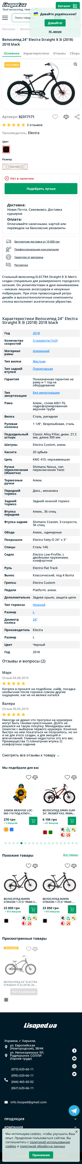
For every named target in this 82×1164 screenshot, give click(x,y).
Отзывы (59, 53)
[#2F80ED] (11, 829)
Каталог (64, 6)
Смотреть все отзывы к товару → (31, 755)
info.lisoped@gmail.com (28, 1102)
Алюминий (41, 350)
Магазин (8, 29)
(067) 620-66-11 (22, 1088)
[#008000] (50, 832)
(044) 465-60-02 (22, 1081)
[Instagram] (74, 1066)
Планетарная (43, 368)
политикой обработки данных (42, 1146)
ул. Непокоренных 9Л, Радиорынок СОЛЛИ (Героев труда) (27, 1055)
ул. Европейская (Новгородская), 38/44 (26, 1047)
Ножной (39, 604)
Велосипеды (29, 29)
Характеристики (36, 53)
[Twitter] (74, 1074)
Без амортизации (46, 392)
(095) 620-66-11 (22, 1075)
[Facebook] (74, 1050)
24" (35, 619)
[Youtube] (74, 1058)
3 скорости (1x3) (45, 340)
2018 (36, 333)
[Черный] (6, 149)
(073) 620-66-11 (22, 1069)
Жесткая (39, 361)
